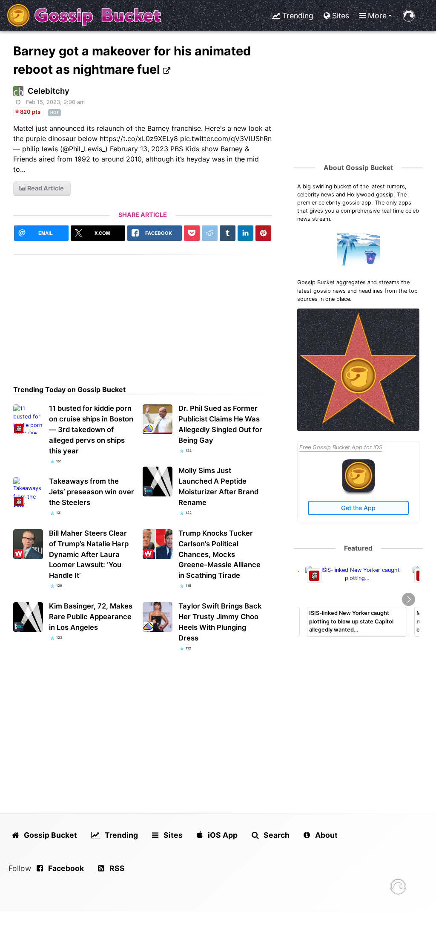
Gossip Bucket (49, 835)
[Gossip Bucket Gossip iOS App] (358, 490)
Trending (296, 15)
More (376, 15)
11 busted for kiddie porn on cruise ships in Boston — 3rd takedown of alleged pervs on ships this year (91, 429)
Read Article (45, 188)
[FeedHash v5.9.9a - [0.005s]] (398, 887)
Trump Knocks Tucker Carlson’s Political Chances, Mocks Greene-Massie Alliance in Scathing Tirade (219, 554)
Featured (358, 548)
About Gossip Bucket (358, 168)
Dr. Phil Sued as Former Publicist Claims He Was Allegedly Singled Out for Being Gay (220, 424)
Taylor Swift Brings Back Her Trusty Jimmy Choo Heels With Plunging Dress (219, 622)
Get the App (358, 507)
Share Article (142, 214)
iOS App (222, 835)
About (325, 835)
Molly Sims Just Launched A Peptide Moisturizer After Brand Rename (218, 486)
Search (276, 835)
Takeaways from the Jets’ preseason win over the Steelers (91, 492)
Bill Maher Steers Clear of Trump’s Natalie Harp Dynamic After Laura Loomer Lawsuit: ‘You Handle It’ (89, 554)
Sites (339, 15)
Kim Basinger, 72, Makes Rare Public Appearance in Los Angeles (90, 617)
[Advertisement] (142, 314)
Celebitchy (48, 91)
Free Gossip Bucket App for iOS (340, 447)
